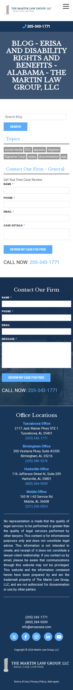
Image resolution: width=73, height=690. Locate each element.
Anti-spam (53, 681)
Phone (9, 198)
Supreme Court (15, 157)
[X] (14, 637)
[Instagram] (36, 637)
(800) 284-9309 (36, 484)
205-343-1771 (38, 26)
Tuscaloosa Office (36, 423)
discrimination (49, 157)
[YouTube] (59, 637)
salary (32, 157)
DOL (28, 150)
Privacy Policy (38, 681)
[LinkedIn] (48, 637)
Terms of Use (21, 681)
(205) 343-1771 (36, 438)
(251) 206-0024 (36, 506)
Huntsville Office (36, 469)
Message (9, 339)
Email (9, 211)
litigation (53, 150)
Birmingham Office (36, 446)
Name (9, 184)
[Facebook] (25, 637)
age (64, 157)
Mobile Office (36, 492)
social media (13, 150)
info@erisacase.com (36, 627)
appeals (39, 150)
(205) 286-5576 (36, 461)
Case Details (14, 225)
